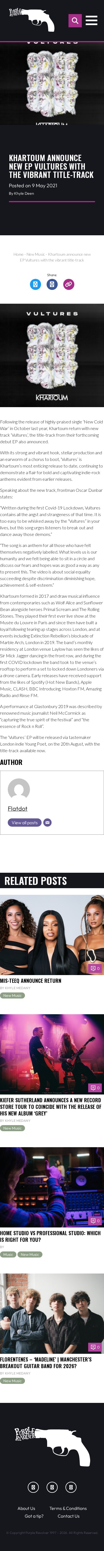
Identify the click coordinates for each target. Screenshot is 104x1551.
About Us (26, 1508)
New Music (36, 254)
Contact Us (69, 1516)
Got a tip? (34, 1516)
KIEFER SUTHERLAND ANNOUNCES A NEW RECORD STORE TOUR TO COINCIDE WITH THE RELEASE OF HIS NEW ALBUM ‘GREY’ (51, 1106)
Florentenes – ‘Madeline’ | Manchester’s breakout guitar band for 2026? (46, 1362)
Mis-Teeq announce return (30, 980)
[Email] (47, 822)
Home (19, 254)
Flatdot (17, 808)
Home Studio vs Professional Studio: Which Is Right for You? (50, 1236)
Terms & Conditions (68, 1508)
